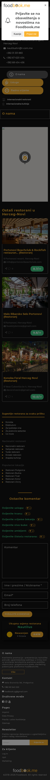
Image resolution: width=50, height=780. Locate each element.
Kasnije (17, 34)
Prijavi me (31, 34)
